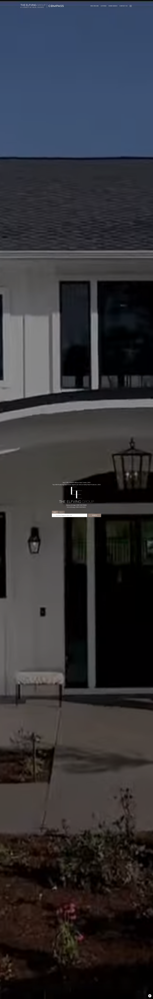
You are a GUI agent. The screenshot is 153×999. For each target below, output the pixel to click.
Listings (103, 6)
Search (94, 515)
